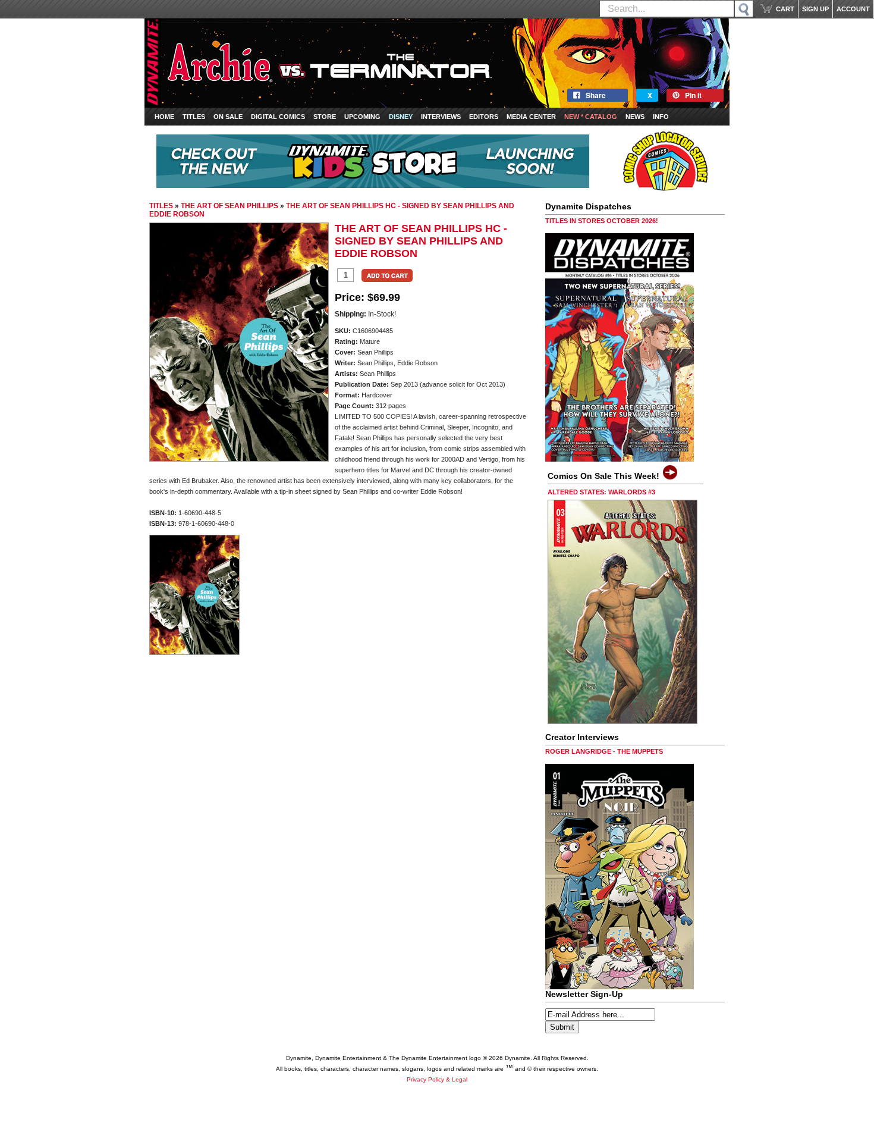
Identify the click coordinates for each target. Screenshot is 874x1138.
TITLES (161, 206)
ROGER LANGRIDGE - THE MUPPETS (604, 751)
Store (324, 116)
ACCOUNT (853, 8)
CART (785, 8)
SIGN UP (815, 8)
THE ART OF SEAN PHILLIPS (229, 206)
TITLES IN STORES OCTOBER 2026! (601, 220)
